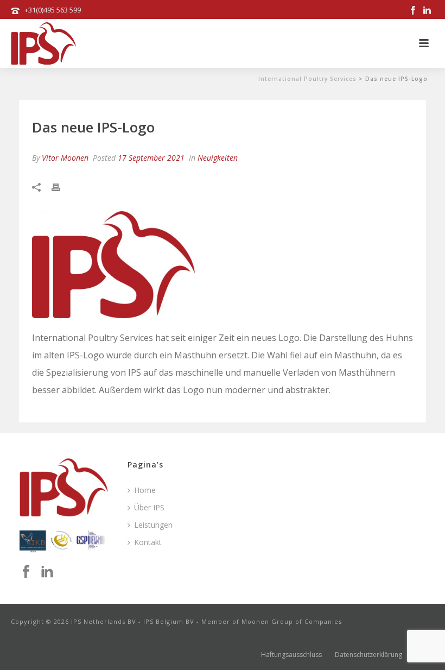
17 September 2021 (151, 158)
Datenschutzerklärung (368, 654)
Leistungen (153, 525)
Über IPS (149, 507)
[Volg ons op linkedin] (47, 572)
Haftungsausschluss (291, 654)
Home (145, 490)
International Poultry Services (307, 79)
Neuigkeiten (218, 158)
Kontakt (148, 542)
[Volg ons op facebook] (26, 572)
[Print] (61, 186)
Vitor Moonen (65, 158)
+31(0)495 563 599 (52, 10)
